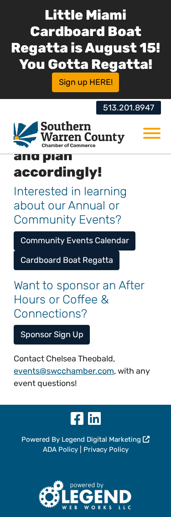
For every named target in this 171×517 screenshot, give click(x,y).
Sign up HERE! (86, 82)
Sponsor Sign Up (52, 334)
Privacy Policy (106, 449)
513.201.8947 (128, 108)
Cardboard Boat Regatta (67, 260)
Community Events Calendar (75, 240)
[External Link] (85, 493)
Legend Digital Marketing (102, 439)
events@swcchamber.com (64, 371)
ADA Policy (60, 449)
